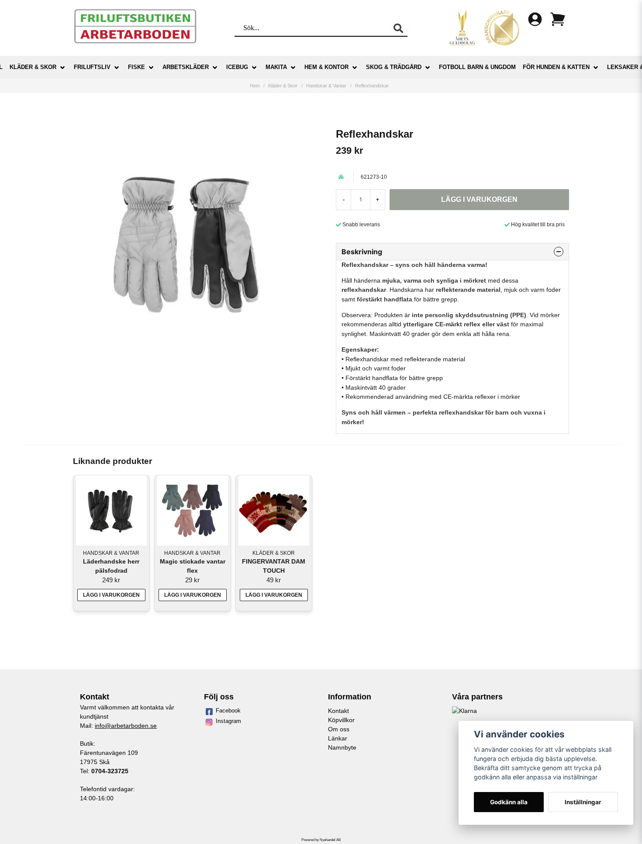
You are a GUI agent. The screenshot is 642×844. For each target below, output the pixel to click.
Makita (276, 67)
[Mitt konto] (535, 19)
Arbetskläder (185, 67)
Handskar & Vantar (326, 85)
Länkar (337, 738)
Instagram (228, 721)
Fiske (136, 67)
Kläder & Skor (33, 67)
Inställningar (583, 802)
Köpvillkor (341, 719)
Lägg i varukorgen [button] (111, 595)
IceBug (237, 67)
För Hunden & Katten (556, 67)
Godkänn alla (509, 802)
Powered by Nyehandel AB (321, 840)
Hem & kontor (326, 67)
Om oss (338, 729)
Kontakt (338, 710)
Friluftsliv (92, 67)
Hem (255, 85)
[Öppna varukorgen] (557, 19)
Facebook (228, 710)
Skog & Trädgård (393, 67)
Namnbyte (342, 747)
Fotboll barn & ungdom (477, 67)
